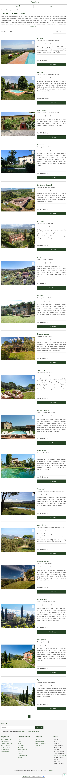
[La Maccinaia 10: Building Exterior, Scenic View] (18, 616)
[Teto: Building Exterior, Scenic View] (18, 694)
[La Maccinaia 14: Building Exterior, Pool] (18, 427)
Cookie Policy (39, 745)
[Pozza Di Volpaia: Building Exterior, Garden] (18, 348)
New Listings (5, 751)
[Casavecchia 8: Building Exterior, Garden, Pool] (18, 466)
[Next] (34, 716)
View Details (52, 64)
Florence (20, 747)
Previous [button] (2, 52)
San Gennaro (51, 147)
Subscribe (39, 727)
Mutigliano (50, 223)
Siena (19, 743)
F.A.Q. (36, 747)
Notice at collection (26, 776)
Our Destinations (24, 737)
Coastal (20, 753)
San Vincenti (51, 412)
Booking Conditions (40, 743)
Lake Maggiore (22, 755)
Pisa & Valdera (22, 749)
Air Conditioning (6, 739)
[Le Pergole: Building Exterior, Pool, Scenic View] (18, 273)
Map (50, 6)
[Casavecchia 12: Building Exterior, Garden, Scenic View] (18, 577)
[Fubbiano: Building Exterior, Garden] (18, 161)
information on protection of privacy (29, 731)
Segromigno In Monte (53, 40)
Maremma (46, 491)
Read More (33, 26)
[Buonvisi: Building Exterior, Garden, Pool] (18, 88)
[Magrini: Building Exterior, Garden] (18, 311)
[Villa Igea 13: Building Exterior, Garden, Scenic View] (18, 656)
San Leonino (51, 187)
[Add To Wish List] (33, 42)
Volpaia (50, 336)
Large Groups (5, 741)
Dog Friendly (5, 749)
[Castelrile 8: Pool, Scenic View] (18, 503)
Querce (50, 372)
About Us (37, 739)
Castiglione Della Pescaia (57, 491)
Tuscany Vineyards (6, 743)
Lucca (44, 40)
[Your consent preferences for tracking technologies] (64, 775)
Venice (20, 757)
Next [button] (33, 52)
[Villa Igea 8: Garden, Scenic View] (18, 387)
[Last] (37, 716)
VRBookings (50, 770)
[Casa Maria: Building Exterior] (18, 124)
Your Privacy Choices (36, 776)
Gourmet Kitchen (6, 747)
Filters (17, 6)
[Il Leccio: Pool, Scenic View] (18, 52)
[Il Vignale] (18, 236)
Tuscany (39, 40)
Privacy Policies (39, 741)
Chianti (45, 187)
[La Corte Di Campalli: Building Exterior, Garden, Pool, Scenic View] (18, 199)
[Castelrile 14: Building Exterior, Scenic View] (18, 540)
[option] (18, 52)
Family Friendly (5, 745)
